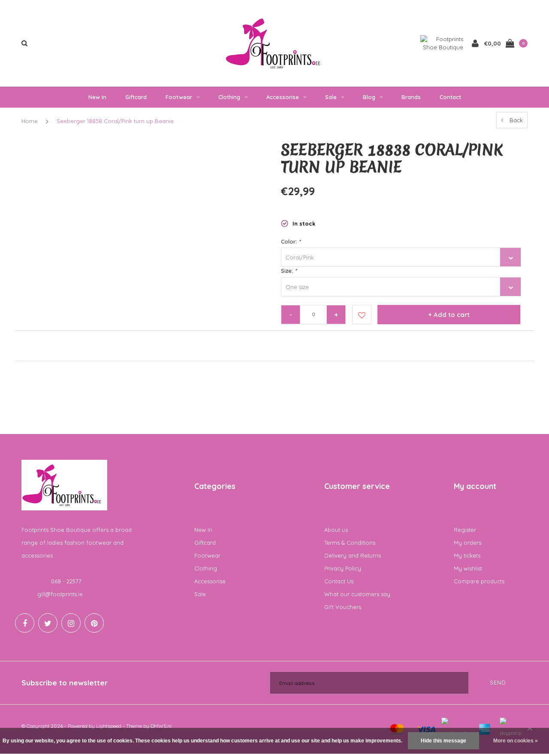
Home (29, 121)
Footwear (179, 96)
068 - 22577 (66, 581)
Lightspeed (108, 726)
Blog (369, 96)
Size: (288, 270)
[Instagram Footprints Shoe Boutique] (71, 623)
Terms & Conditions (349, 542)
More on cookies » (515, 741)
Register (465, 529)
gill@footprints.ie (60, 594)
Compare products (479, 581)
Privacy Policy (342, 568)
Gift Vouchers (342, 606)
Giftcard (136, 96)
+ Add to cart (449, 315)
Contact (450, 96)
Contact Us (338, 581)
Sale (331, 96)
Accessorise (282, 96)
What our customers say (357, 594)
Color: (290, 241)
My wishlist (468, 568)
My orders (467, 542)
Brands (411, 96)
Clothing (229, 96)
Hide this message (443, 741)
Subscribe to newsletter (64, 682)
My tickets (467, 555)
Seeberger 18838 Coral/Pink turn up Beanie (115, 121)
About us (336, 529)
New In (97, 96)
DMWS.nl (161, 726)
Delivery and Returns (352, 555)
